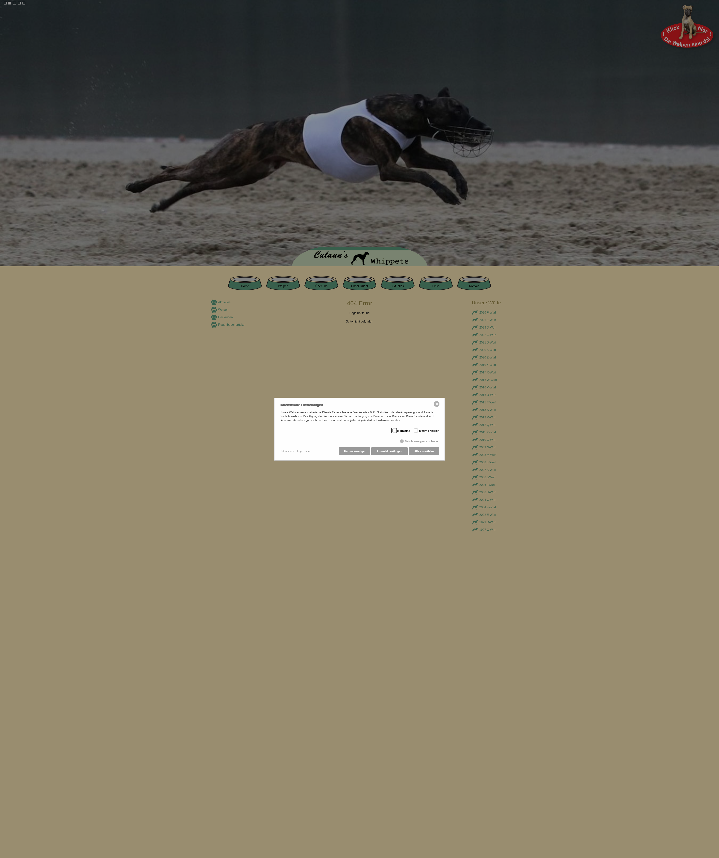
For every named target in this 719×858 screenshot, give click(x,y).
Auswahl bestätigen (389, 451)
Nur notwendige (354, 451)
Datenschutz (287, 451)
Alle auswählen (424, 451)
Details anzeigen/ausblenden (422, 441)
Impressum (303, 451)
